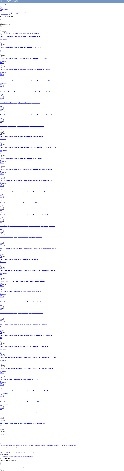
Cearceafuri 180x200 (25, 445)
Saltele (10, 441)
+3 (0, 43)
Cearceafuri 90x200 (31, 445)
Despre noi (9, 456)
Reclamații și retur (16, 452)
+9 (1, 65)
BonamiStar (31, 456)
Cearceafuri (19, 13)
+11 (1, 54)
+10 (0, 54)
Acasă (1, 13)
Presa (23, 456)
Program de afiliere (26, 456)
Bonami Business (19, 456)
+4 (1, 43)
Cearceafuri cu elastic (37, 445)
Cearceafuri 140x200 (18, 445)
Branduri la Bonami (14, 456)
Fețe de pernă (6, 441)
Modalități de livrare (11, 452)
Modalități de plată (22, 452)
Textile (6, 13)
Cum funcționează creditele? (29, 452)
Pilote (11, 441)
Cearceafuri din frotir (60, 445)
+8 (0, 65)
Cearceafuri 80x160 (73, 445)
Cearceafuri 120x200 (12, 445)
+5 (1, 99)
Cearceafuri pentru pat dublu (4, 445)
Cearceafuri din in (43, 445)
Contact (1, 456)
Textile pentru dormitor (10, 13)
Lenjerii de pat (2, 441)
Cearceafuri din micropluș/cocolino (51, 445)
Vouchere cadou (4, 456)
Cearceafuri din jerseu (66, 445)
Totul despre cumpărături (4, 452)
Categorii (3, 13)
